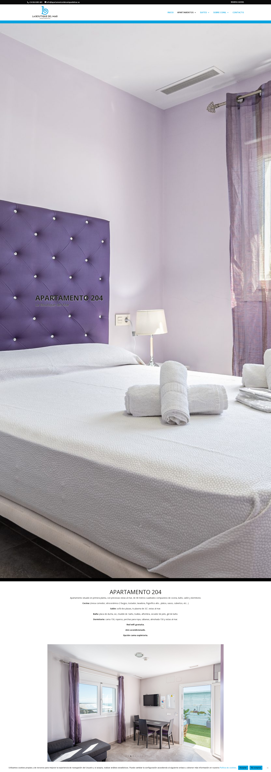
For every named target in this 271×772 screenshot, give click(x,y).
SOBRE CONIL (219, 12)
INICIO (171, 12)
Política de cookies (228, 767)
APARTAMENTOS (185, 12)
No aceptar (256, 767)
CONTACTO (238, 12)
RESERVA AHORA (237, 2)
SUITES (203, 12)
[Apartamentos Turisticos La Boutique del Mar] (135, 761)
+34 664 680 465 (35, 2)
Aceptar (243, 767)
